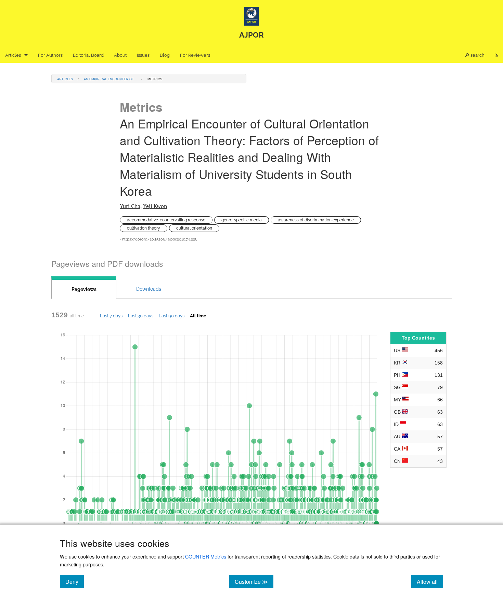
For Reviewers (195, 55)
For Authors (50, 55)
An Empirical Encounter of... (110, 78)
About (120, 55)
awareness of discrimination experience (316, 220)
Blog (165, 55)
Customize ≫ (254, 581)
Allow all (430, 581)
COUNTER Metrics (205, 556)
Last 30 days (140, 315)
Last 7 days (111, 315)
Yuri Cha (130, 206)
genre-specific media (241, 220)
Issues (143, 55)
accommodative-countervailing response (166, 220)
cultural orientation (194, 228)
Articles (13, 55)
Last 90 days (171, 315)
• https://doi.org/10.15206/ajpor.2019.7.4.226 (158, 239)
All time (198, 315)
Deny (74, 581)
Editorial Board (88, 55)
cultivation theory (143, 228)
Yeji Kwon (155, 206)
